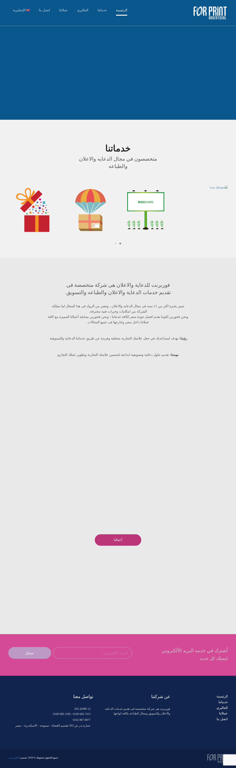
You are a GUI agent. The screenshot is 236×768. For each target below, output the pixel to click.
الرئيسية (121, 10)
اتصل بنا (44, 10)
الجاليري (82, 10)
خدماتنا (102, 10)
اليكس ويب (14, 757)
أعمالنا (118, 540)
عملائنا (63, 10)
